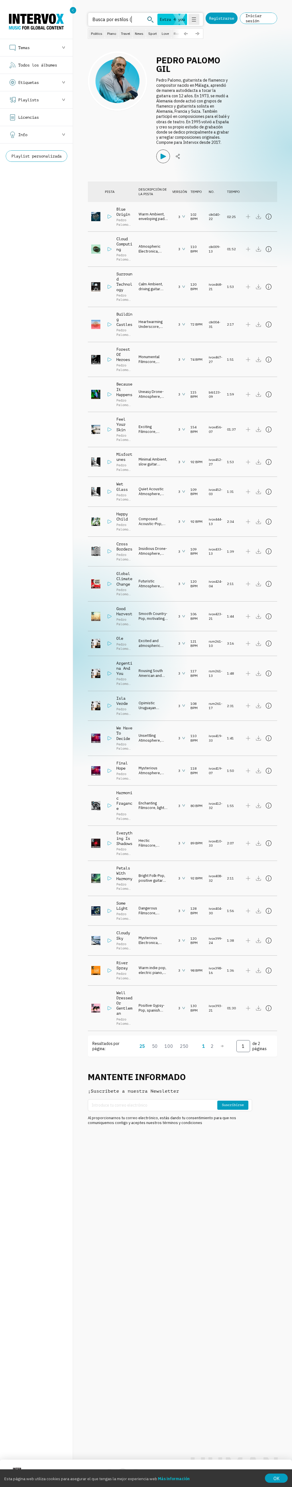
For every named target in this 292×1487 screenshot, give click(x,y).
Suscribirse (233, 1105)
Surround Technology (124, 282)
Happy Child (122, 516)
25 (142, 1046)
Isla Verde (122, 701)
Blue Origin (123, 212)
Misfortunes (124, 457)
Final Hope (122, 765)
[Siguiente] (222, 1046)
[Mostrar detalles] (268, 216)
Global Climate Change (124, 578)
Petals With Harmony (124, 873)
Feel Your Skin (120, 424)
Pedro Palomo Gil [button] (122, 224)
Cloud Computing (124, 244)
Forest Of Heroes (123, 354)
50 (155, 1046)
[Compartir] (178, 156)
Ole (119, 638)
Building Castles (124, 319)
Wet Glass (122, 486)
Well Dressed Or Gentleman (124, 1003)
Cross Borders (124, 546)
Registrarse (221, 18)
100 (169, 1046)
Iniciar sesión (253, 18)
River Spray (122, 965)
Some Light (122, 906)
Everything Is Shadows (124, 838)
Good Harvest (124, 611)
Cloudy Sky (123, 935)
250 (184, 1046)
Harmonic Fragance (124, 800)
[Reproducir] (163, 156)
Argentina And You (124, 668)
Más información (174, 1478)
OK (276, 1478)
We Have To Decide (124, 733)
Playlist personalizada (36, 156)
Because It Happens (124, 389)
